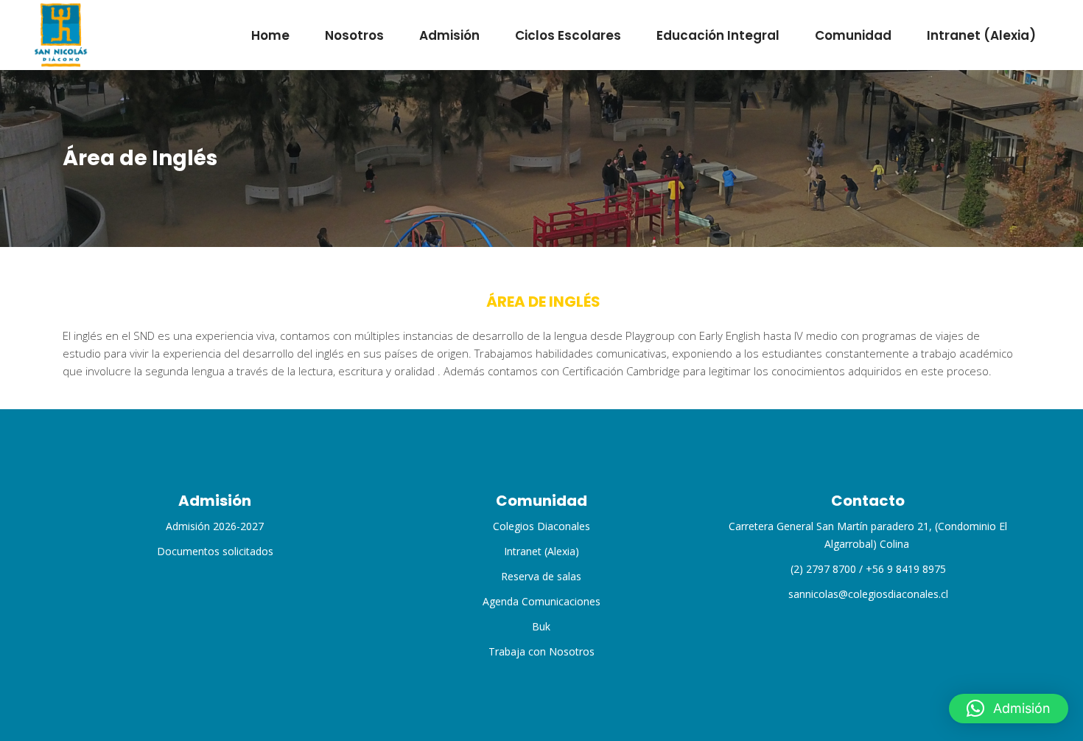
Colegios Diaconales (541, 526)
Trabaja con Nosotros (541, 651)
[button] (1008, 708)
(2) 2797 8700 (823, 569)
